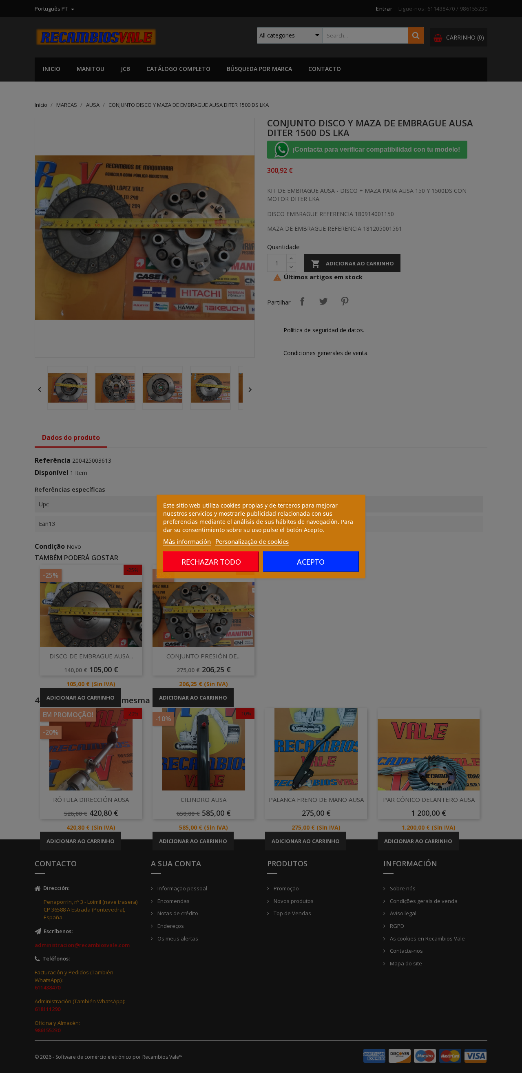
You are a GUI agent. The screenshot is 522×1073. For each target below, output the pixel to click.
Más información (187, 541)
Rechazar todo (211, 562)
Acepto (311, 562)
